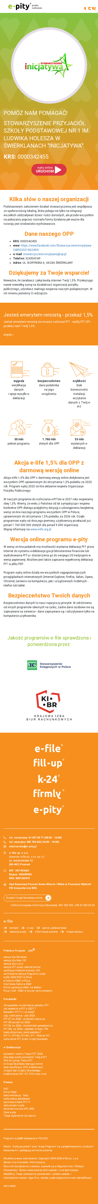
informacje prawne (46, 931)
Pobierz (19, 950)
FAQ (6, 1088)
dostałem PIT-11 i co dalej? (19, 1012)
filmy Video (10, 1092)
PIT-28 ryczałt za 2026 (17, 1022)
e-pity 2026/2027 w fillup (18, 977)
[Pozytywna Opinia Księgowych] (49, 665)
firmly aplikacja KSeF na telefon (22, 987)
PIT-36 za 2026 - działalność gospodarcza (28, 1025)
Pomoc (8, 1082)
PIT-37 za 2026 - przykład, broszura (24, 1019)
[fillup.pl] (49, 763)
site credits (10, 1186)
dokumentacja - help (16, 1095)
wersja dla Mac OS (15, 960)
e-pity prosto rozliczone (25, 6)
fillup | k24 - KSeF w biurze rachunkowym (28, 990)
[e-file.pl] (49, 748)
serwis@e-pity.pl (26, 846)
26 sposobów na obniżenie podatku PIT (26, 1005)
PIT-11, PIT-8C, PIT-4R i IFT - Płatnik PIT (27, 1035)
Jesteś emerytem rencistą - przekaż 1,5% (48, 315)
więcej (7, 334)
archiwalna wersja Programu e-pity (24, 973)
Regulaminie (65, 1166)
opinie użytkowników (54, 928)
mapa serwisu (74, 931)
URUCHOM (45, 169)
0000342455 (26, 156)
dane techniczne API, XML (19, 1108)
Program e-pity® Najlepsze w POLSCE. (26, 1138)
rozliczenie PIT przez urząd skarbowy (26, 1039)
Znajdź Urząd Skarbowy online (24, 897)
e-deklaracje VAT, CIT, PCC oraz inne (25, 1073)
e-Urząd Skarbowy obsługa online (23, 1063)
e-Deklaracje (12, 1047)
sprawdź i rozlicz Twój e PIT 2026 (23, 1053)
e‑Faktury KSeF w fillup (17, 980)
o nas (30, 928)
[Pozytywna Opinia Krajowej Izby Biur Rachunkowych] (49, 705)
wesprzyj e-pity (18, 931)
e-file (8, 921)
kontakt (14, 928)
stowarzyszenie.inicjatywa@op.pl (44, 254)
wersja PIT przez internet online (22, 967)
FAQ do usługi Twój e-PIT (18, 1060)
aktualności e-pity (14, 1105)
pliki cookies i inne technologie (60, 1170)
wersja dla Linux (13, 963)
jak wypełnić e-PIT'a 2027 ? (20, 1008)
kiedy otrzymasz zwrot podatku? (22, 1032)
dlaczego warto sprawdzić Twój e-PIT (25, 1057)
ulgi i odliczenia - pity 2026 (19, 1015)
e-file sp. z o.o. (71, 1158)
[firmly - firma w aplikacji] (49, 794)
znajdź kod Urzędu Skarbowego (22, 1070)
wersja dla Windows (15, 957)
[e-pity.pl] (49, 810)
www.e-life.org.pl (40, 529)
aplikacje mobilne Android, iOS (22, 970)
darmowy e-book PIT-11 (17, 1102)
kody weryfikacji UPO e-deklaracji (23, 1067)
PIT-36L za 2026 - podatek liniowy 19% (26, 1029)
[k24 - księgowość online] (49, 779)
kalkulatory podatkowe (17, 1098)
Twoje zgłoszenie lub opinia (20, 1115)
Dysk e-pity (10, 1112)
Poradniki (10, 999)
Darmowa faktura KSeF (18, 984)
